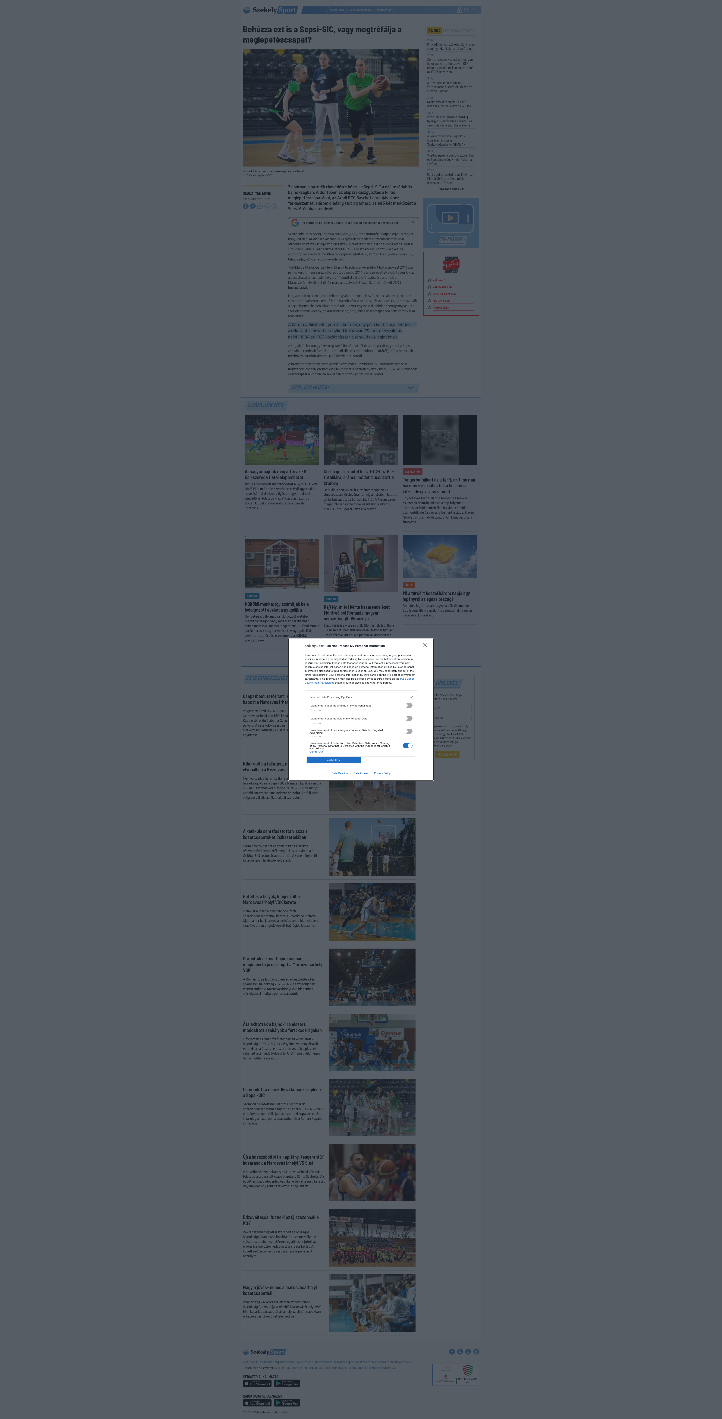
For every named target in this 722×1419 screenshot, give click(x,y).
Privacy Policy (382, 773)
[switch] (408, 705)
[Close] (426, 646)
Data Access (361, 773)
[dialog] (361, 709)
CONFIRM (334, 759)
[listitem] (361, 697)
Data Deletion (340, 773)
